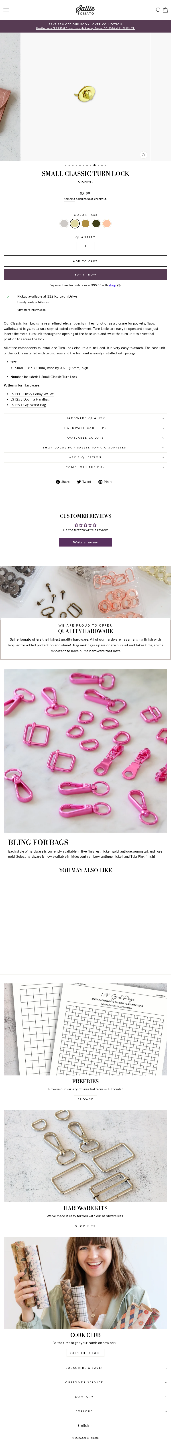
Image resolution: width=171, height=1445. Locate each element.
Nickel (64, 223)
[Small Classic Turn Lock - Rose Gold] (45, 958)
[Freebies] (85, 1029)
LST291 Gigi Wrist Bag (28, 405)
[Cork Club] (85, 1283)
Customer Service (84, 1382)
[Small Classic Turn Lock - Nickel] (25, 958)
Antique (85, 223)
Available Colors (85, 437)
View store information (31, 309)
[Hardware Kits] (85, 1156)
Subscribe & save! (84, 1367)
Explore (84, 1411)
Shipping (69, 199)
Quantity (85, 237)
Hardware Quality (86, 418)
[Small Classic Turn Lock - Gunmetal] (40, 958)
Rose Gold (106, 223)
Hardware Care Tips (85, 428)
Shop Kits (85, 1226)
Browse (85, 1099)
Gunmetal (96, 223)
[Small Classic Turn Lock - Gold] (30, 958)
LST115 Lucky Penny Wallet (32, 394)
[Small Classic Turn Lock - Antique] (35, 958)
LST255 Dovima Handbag (30, 399)
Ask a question (85, 457)
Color (85, 214)
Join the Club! (85, 1353)
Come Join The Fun (85, 467)
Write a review (85, 542)
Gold (74, 223)
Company (84, 1396)
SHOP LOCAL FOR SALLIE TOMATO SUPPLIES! (85, 447)
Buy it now (86, 274)
